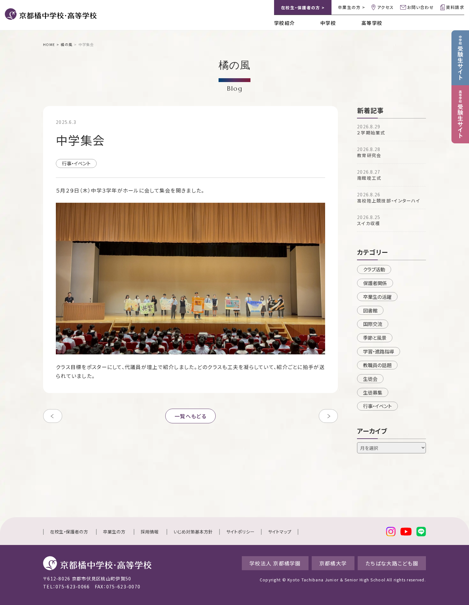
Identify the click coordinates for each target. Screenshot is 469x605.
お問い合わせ (420, 7)
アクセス (385, 7)
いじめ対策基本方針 (193, 531)
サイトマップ (279, 531)
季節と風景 (374, 337)
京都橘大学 (333, 563)
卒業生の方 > (351, 7)
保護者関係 (375, 282)
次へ (328, 416)
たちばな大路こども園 (391, 563)
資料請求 (455, 7)
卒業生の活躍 (377, 296)
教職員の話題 (377, 364)
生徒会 (370, 378)
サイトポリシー (240, 531)
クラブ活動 (374, 269)
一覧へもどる (190, 416)
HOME (49, 44)
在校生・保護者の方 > (302, 7)
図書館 (370, 310)
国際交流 (372, 323)
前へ (52, 416)
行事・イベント (76, 163)
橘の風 (66, 44)
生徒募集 (372, 392)
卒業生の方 (114, 531)
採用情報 (150, 531)
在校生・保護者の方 (69, 531)
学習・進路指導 (378, 351)
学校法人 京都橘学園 (275, 563)
